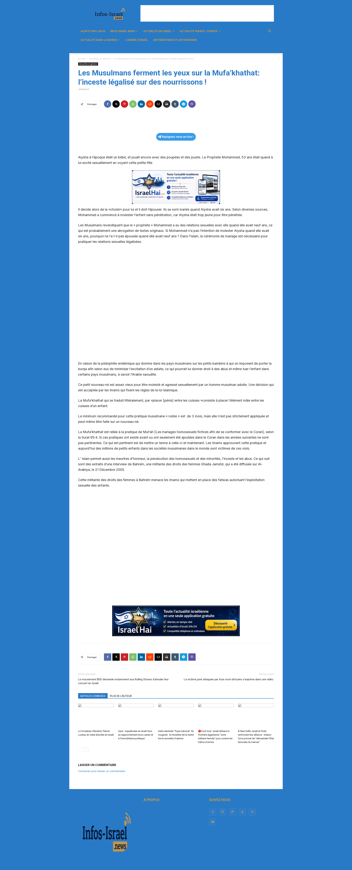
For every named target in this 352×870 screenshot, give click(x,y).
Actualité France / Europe (198, 31)
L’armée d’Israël (136, 40)
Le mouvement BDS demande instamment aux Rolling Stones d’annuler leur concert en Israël (123, 681)
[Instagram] (236, 48)
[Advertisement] (207, 13)
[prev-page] (80, 749)
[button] (269, 31)
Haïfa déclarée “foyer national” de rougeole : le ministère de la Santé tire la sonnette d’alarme (176, 735)
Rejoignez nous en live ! (178, 136)
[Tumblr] (249, 48)
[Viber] (192, 104)
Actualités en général (100, 58)
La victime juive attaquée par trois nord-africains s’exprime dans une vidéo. (229, 679)
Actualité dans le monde (99, 40)
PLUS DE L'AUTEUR (121, 696)
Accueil (81, 58)
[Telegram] (183, 104)
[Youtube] (261, 48)
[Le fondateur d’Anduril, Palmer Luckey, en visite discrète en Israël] (96, 716)
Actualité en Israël (157, 31)
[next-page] (86, 749)
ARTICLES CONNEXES (92, 696)
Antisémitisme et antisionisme (175, 40)
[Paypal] (242, 48)
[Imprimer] (166, 104)
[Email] (158, 104)
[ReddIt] (149, 104)
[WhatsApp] (133, 104)
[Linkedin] (141, 104)
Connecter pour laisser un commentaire (101, 771)
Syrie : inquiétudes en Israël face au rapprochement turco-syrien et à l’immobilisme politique (135, 735)
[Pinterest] (124, 104)
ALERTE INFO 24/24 (93, 31)
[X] (255, 48)
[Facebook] (230, 48)
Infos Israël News (122, 31)
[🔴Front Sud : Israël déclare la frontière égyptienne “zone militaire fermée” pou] (216, 716)
